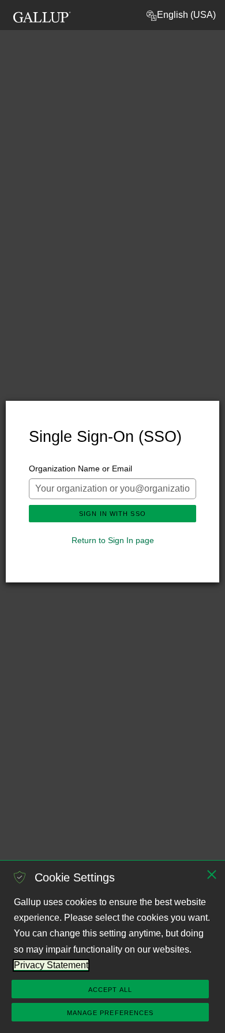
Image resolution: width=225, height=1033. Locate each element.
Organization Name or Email (80, 468)
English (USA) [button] (186, 15)
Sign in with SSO (112, 513)
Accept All (110, 989)
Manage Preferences (110, 1012)
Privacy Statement (51, 965)
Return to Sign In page (113, 540)
